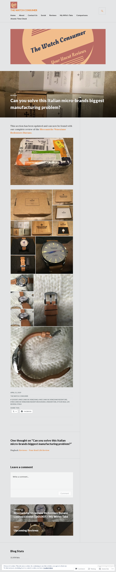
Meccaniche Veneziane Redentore (53, 400)
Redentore (52, 402)
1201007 (15, 400)
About (21, 15)
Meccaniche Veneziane (29, 400)
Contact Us (32, 15)
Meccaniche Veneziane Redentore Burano (29, 402)
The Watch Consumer (23, 10)
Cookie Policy (48, 568)
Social (43, 15)
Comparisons (82, 15)
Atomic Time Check (19, 19)
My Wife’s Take (66, 15)
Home (13, 15)
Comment (64, 493)
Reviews (52, 15)
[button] (31, 205)
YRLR (20, 404)
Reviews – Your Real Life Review (34, 450)
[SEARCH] (102, 10)
